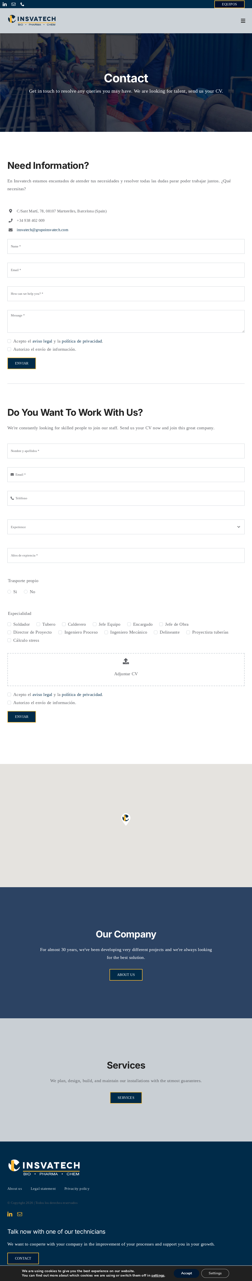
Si (15, 591)
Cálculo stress (26, 640)
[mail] (14, 4)
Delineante (170, 632)
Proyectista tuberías (210, 632)
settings (157, 1275)
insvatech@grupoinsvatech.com (42, 230)
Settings (215, 1273)
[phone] (22, 4)
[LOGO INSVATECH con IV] (32, 16)
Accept (186, 1273)
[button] (125, 819)
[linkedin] (5, 4)
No (32, 591)
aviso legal (42, 341)
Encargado (143, 624)
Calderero (77, 624)
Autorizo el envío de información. (44, 349)
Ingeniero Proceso (81, 632)
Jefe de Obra (177, 624)
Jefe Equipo (110, 624)
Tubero (48, 624)
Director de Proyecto (32, 632)
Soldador (21, 624)
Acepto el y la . (58, 341)
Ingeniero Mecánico (128, 632)
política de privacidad (82, 341)
